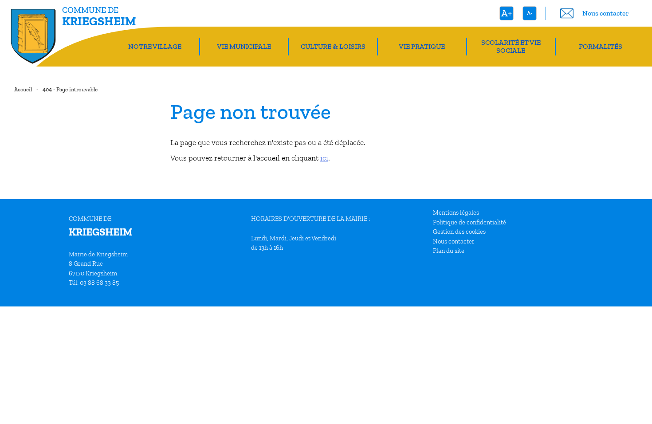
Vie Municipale (244, 46)
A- (529, 13)
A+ (506, 13)
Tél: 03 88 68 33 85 (94, 283)
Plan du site (448, 251)
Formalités (600, 46)
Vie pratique (422, 46)
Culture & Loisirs (333, 46)
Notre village (154, 46)
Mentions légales (456, 212)
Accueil (23, 89)
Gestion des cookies (459, 232)
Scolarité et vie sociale (511, 46)
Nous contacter (454, 241)
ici (324, 158)
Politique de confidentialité (469, 222)
